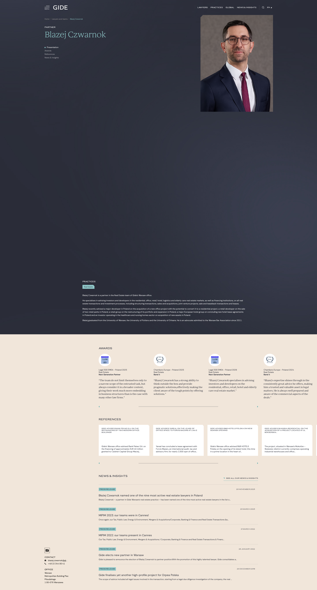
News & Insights (246, 7)
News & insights (52, 57)
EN (268, 7)
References (50, 54)
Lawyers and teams (60, 19)
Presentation (52, 47)
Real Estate (88, 287)
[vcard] (47, 550)
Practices (217, 7)
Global (230, 7)
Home (47, 19)
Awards (48, 50)
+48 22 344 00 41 (56, 563)
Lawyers (202, 7)
